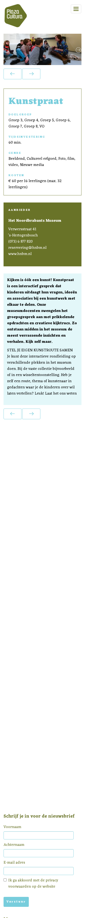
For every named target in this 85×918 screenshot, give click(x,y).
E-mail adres (14, 863)
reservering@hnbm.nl (27, 247)
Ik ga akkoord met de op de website (33, 883)
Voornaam (12, 827)
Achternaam (14, 845)
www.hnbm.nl (20, 253)
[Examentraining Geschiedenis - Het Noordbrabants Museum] (31, 74)
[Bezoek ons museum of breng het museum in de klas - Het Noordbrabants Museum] (12, 74)
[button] (9, 49)
